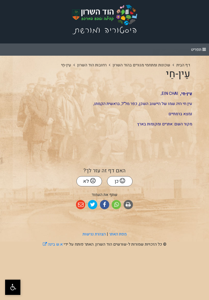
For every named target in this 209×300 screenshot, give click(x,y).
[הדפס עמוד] (128, 204)
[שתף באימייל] (80, 204)
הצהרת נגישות (94, 234)
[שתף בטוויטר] (92, 204)
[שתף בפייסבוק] (104, 204)
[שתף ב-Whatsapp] (116, 204)
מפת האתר (118, 234)
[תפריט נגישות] (12, 287)
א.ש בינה (53, 244)
